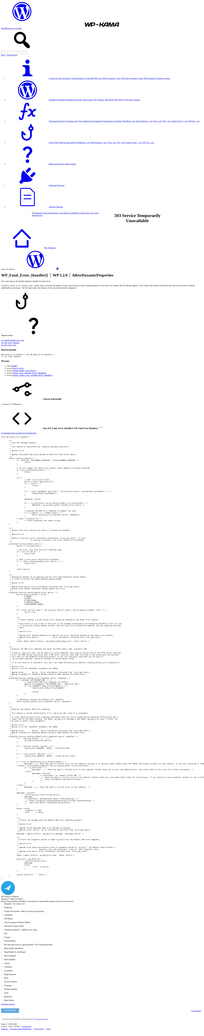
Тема (107, 100)
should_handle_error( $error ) (24, 370)
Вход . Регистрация (9, 55)
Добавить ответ (8, 1004)
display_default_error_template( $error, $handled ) (33, 375)
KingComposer (10, 974)
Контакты (67, 78)
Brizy (6, 978)
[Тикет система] (57, 269)
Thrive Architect (10, 982)
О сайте (59, 78)
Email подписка (163, 78)
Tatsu (6, 993)
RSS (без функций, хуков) (132, 78)
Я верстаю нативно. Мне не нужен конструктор (24, 911)
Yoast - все (157, 121)
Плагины (60, 185)
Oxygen (7, 937)
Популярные (96, 121)
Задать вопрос (70, 164)
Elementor (8, 907)
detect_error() (18, 368)
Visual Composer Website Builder (17, 922)
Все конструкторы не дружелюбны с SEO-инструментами (28, 944)
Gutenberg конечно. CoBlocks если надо (20, 930)
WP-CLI (121, 100)
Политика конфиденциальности (21, 1029)
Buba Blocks (9, 1000)
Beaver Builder (10, 956)
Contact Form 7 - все (179, 121)
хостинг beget (26, 1027)
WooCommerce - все (144, 121)
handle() (14, 366)
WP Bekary (8, 918)
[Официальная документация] (35, 269)
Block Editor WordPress (13, 948)
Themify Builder (10, 989)
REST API (113, 100)
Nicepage (7, 985)
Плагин (101, 100)
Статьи (48, 1029)
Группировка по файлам (112, 121)
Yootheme (8, 967)
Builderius (8, 996)
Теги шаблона (84, 121)
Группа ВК (89, 78)
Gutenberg (8, 915)
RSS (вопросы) (150, 78)
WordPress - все (129, 121)
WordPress (62, 100)
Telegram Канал (77, 78)
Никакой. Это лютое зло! (14, 904)
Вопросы (60, 164)
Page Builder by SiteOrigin (15, 952)
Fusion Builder (10, 941)
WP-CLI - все (194, 121)
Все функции (50, 248)
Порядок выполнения (67, 142)
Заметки (59, 207)
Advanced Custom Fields (14, 926)
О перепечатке (39, 1029)
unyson (7, 963)
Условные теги (72, 121)
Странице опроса (41, 1019)
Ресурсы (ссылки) (133, 100)
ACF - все (166, 121)
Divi (6, 933)
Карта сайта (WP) (90, 100)
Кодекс (79, 100)
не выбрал (8, 970)
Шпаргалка (71, 100)
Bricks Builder (10, 959)
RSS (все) (98, 78)
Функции (61, 121)
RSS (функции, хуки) (112, 78)
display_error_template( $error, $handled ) (29, 373)
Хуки (56, 142)
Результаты (196, 1011)
